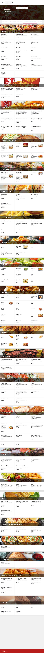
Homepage (25, 8)
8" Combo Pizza (12, 21)
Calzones (20, 21)
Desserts (40, 21)
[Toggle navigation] (2, 2)
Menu (19, 8)
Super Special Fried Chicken (30, 21)
